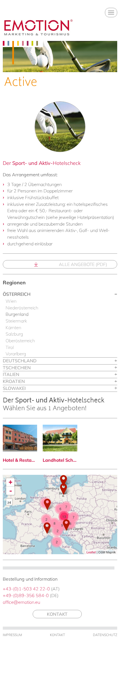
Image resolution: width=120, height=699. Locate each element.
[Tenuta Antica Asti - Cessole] (47, 528)
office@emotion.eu (21, 602)
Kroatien (14, 381)
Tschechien (17, 367)
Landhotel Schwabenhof (60, 460)
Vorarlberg (16, 353)
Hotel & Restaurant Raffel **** (20, 460)
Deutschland (20, 360)
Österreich (16, 294)
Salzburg (14, 334)
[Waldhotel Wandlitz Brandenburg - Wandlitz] (63, 489)
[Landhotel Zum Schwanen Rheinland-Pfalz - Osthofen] (47, 504)
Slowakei (14, 388)
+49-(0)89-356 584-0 (26, 595)
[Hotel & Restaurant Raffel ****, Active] (20, 438)
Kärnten (13, 327)
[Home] (38, 27)
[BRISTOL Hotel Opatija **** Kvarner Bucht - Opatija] (66, 525)
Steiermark (16, 321)
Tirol (10, 347)
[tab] (60, 294)
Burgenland (17, 314)
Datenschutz (105, 635)
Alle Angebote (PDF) (83, 264)
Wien (11, 301)
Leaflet (91, 552)
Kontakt (57, 614)
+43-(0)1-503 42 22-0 (26, 589)
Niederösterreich (22, 308)
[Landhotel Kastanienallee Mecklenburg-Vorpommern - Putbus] (63, 481)
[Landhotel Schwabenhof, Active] (60, 438)
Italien (11, 374)
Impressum (12, 635)
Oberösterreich (20, 340)
